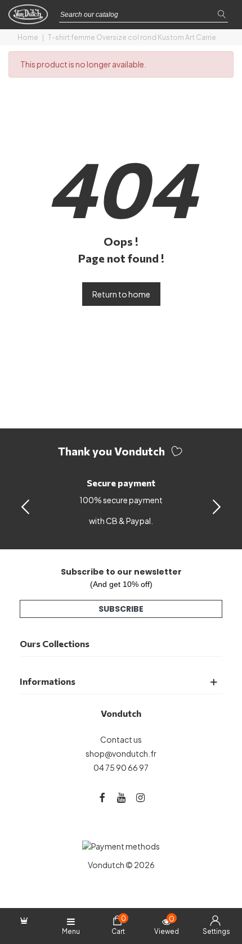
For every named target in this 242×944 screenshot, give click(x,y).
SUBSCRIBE (121, 609)
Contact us (121, 739)
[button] (216, 506)
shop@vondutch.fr (121, 753)
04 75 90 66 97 (121, 767)
